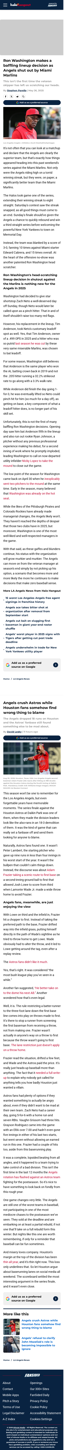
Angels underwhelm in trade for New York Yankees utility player (31, 649)
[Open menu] (5, 5)
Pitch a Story (11, 1401)
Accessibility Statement (45, 1413)
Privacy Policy (39, 1401)
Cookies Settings (41, 1419)
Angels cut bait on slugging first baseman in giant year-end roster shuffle (29, 624)
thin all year (10, 1262)
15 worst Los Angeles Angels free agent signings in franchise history (33, 599)
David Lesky (14, 731)
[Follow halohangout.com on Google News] (55, 664)
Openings (36, 1383)
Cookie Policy (38, 1407)
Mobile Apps (11, 1395)
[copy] (23, 96)
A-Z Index (9, 1419)
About (7, 1383)
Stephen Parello (16, 90)
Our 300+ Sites (39, 1389)
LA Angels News (21, 679)
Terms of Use (11, 1407)
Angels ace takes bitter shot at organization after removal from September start (28, 611)
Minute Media (19, 1428)
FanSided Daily (39, 1395)
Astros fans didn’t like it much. (29, 962)
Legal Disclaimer (13, 1413)
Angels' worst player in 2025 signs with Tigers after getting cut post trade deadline (33, 638)
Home (6, 679)
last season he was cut (30, 343)
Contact (8, 1389)
